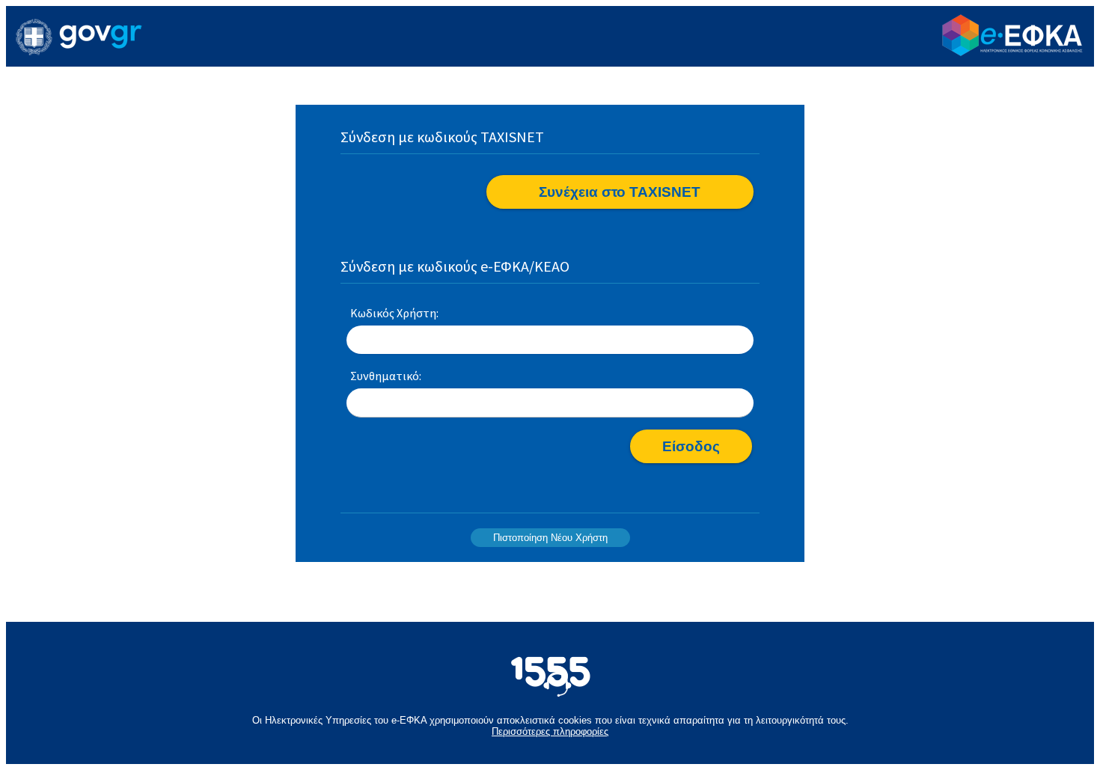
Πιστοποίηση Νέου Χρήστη (550, 537)
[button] (620, 192)
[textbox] (550, 340)
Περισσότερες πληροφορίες (550, 731)
